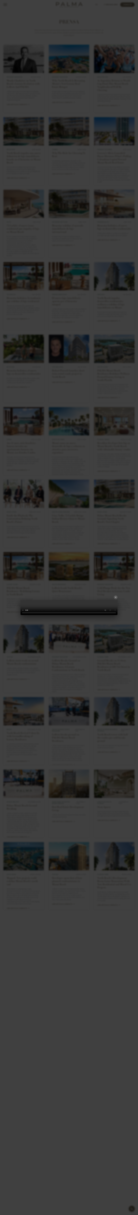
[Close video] (115, 597)
